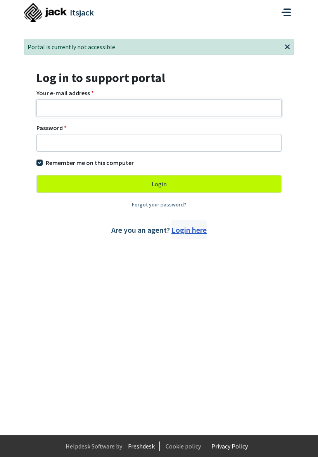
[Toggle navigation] (286, 12)
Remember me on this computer (90, 163)
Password (51, 128)
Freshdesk (141, 446)
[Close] (287, 46)
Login (159, 184)
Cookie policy (183, 446)
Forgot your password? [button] (159, 204)
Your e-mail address (65, 93)
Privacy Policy (229, 446)
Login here (189, 230)
